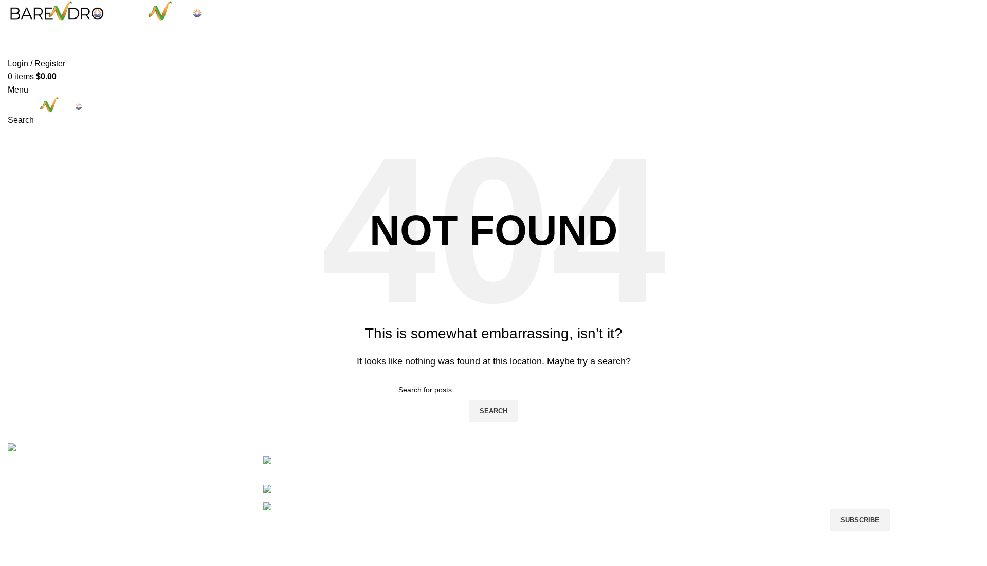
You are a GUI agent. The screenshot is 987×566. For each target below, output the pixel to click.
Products (517, 527)
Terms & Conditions (701, 469)
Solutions (518, 488)
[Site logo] (57, 10)
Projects (516, 508)
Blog (674, 508)
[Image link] (35, 449)
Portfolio (493, 46)
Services (517, 469)
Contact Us (686, 546)
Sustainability (526, 546)
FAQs (676, 527)
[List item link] (370, 484)
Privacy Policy (692, 488)
